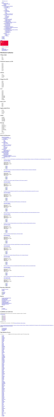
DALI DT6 (6, 16)
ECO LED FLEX (7, 24)
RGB (6, 9)
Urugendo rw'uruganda (5, 289)
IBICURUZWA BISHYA (5, 137)
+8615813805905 (4, 328)
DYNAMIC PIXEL (6, 10)
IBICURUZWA (4, 5)
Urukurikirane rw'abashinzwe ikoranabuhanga (11, 27)
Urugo (3, 2)
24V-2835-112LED (7, 224)
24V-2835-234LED (7, 160)
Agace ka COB (7, 31)
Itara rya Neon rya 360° (8, 30)
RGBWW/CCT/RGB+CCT (9, 13)
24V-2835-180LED (7, 192)
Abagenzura (7, 35)
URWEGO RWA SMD (7, 23)
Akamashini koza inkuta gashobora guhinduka (11, 29)
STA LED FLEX (6, 154)
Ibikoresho (5, 33)
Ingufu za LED (7, 34)
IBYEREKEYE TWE (5, 3)
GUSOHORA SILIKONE (7, 21)
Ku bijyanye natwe (4, 309)
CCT (6, 8)
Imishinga (3, 36)
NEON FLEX (6, 18)
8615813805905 (4, 329)
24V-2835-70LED (7, 256)
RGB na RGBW (7, 11)
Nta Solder (5, 138)
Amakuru (3, 37)
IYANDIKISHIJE (2, 314)
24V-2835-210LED (7, 171)
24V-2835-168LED (7, 267)
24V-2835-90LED (7, 235)
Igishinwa (9, 45)
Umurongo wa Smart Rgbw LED (30, 325)
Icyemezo (5, 4)
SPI (5, 12)
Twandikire (3, 38)
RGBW (5, 141)
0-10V (6, 15)
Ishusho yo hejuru (7, 20)
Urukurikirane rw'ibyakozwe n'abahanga (10, 22)
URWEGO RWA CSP (7, 7)
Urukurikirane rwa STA (8, 28)
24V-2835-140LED (7, 203)
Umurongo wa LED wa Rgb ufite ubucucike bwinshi (42, 325)
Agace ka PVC (7, 32)
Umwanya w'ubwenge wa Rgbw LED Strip (19, 325)
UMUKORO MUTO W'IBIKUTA (8, 26)
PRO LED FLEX (7, 25)
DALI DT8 (6, 17)
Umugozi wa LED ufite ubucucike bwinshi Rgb (6, 325)
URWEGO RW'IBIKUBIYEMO (8, 6)
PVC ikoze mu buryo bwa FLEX (8, 14)
